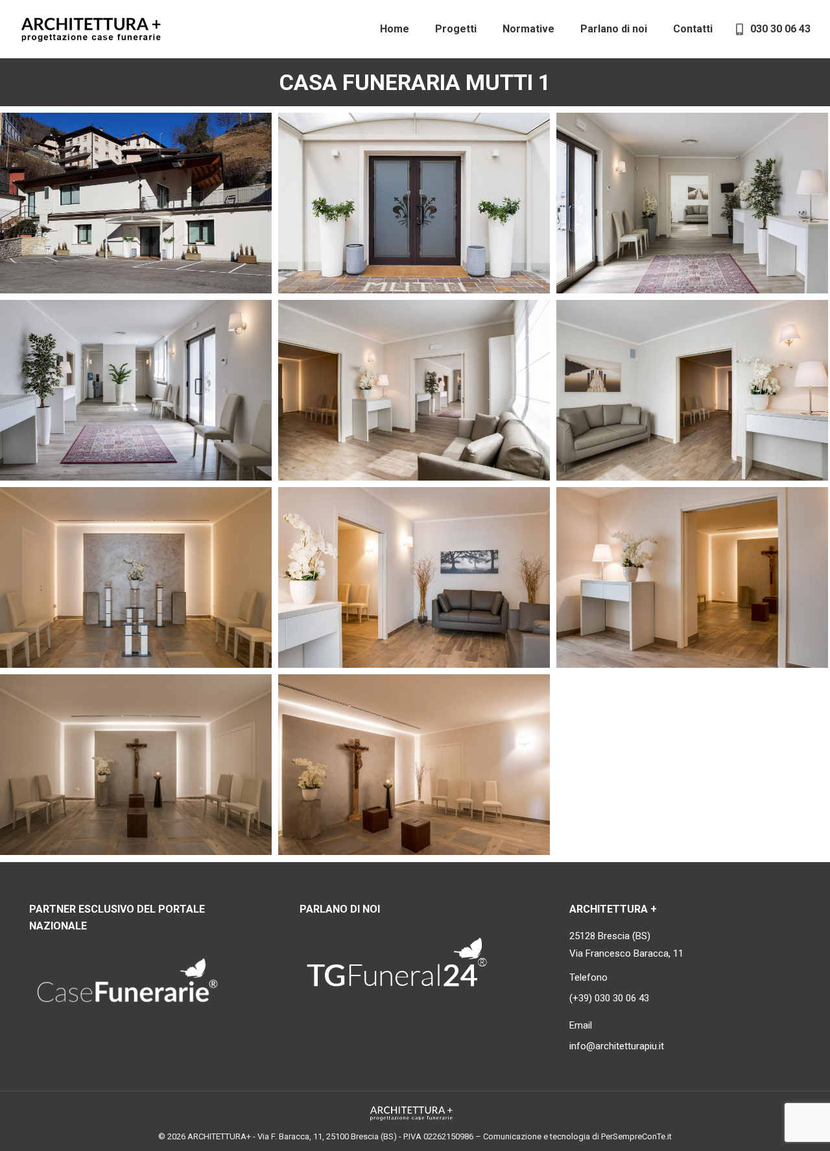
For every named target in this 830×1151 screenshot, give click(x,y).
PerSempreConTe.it (636, 1136)
